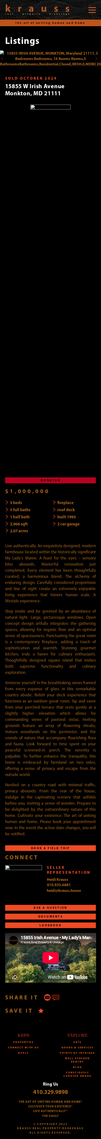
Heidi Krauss (57, 879)
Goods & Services (78, 1047)
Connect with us (23, 1047)
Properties (23, 1042)
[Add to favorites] (41, 1010)
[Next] (96, 58)
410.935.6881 (59, 884)
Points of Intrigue (77, 1052)
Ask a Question (50, 907)
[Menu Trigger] (92, 10)
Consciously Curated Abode (77, 1074)
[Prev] (2, 58)
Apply (23, 1052)
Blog (77, 1067)
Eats (78, 1042)
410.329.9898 (50, 1091)
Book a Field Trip (50, 848)
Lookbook (50, 925)
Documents (50, 916)
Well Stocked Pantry (77, 1060)
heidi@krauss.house (64, 890)
